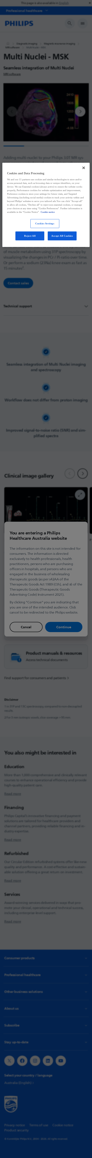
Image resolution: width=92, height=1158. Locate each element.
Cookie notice (48, 212)
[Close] (83, 168)
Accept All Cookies (62, 236)
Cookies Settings (44, 223)
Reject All (30, 236)
